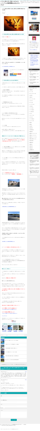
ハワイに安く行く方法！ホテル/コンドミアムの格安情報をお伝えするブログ (10, 3)
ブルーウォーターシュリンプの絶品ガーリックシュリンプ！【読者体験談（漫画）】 (34, 155)
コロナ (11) (31, 100)
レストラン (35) (32, 120)
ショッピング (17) (32, 104)
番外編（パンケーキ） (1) (33, 135)
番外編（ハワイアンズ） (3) (33, 133)
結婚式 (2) (31, 144)
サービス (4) (31, 102)
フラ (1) (31, 113)
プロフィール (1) (32, 115)
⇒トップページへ (4, 315)
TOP (11, 424)
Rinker (13, 72)
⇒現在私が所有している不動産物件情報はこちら (9, 206)
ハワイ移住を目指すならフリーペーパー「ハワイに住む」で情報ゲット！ (7, 364)
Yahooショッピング (13, 75)
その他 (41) (31, 106)
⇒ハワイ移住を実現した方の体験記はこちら (8, 66)
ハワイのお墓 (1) (32, 109)
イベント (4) (31, 91)
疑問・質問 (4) (31, 140)
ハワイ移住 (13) (32, 111)
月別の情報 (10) (32, 129)
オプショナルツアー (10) (33, 93)
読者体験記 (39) (32, 149)
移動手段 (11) (31, 142)
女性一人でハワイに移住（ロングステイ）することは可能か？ (11, 340)
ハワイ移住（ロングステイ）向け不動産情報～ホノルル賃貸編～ (12, 344)
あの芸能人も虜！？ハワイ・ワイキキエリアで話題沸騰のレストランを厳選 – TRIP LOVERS (34, 157)
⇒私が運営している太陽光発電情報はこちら (8, 241)
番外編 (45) (31, 131)
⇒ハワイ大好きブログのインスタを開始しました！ (9, 309)
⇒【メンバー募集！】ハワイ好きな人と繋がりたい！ (9, 313)
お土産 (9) (31, 95)
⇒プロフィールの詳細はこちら (33, 49)
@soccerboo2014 (34, 41)
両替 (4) (31, 122)
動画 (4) (31, 124)
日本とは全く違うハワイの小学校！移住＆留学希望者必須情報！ (12, 359)
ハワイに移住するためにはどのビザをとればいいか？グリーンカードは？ (20, 364)
